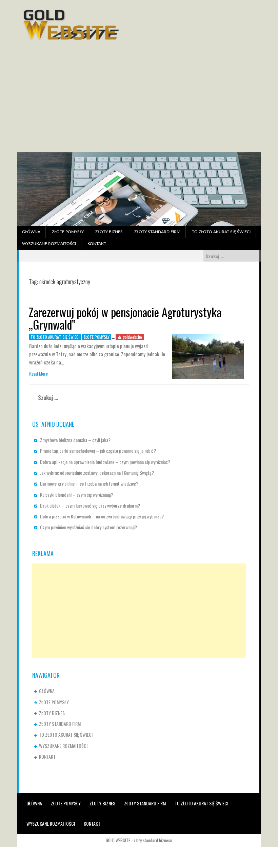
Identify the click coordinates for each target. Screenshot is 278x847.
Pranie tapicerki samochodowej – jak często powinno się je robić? (98, 450)
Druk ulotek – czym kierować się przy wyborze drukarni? (90, 505)
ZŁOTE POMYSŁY (68, 232)
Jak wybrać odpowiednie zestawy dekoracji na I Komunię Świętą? (97, 472)
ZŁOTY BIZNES (109, 232)
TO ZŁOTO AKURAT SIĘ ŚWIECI (221, 232)
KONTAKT (96, 244)
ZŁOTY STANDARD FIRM (157, 232)
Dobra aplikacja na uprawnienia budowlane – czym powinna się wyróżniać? (105, 461)
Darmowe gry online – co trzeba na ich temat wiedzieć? (89, 483)
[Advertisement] (139, 101)
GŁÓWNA (31, 232)
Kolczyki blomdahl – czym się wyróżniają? (76, 494)
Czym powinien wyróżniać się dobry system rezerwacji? (88, 527)
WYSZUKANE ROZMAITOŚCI (49, 244)
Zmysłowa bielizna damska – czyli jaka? (75, 439)
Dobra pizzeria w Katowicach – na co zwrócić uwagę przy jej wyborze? (102, 516)
